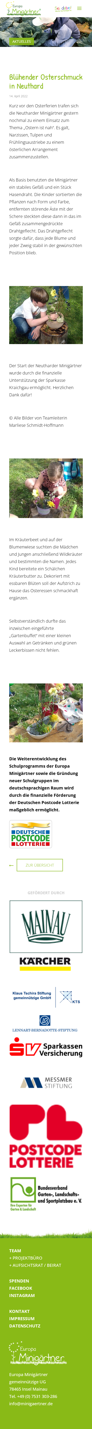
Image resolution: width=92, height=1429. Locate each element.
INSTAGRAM (22, 1295)
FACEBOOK (20, 1288)
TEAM (15, 1251)
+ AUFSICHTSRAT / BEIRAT (35, 1265)
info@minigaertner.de (31, 1404)
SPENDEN (19, 1281)
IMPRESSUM (22, 1318)
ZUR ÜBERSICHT (40, 865)
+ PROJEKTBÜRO (25, 1258)
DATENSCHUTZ (24, 1326)
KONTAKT (19, 1311)
